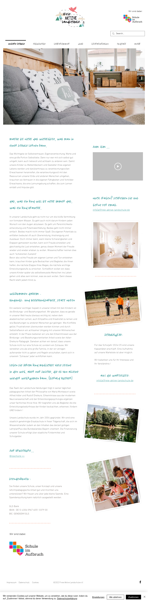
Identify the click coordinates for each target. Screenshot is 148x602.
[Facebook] (140, 582)
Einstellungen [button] (98, 597)
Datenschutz (24, 582)
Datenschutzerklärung (67, 598)
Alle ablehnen (115, 597)
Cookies (35, 582)
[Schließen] (144, 597)
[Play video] (118, 166)
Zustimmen (133, 597)
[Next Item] (139, 86)
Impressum (11, 582)
